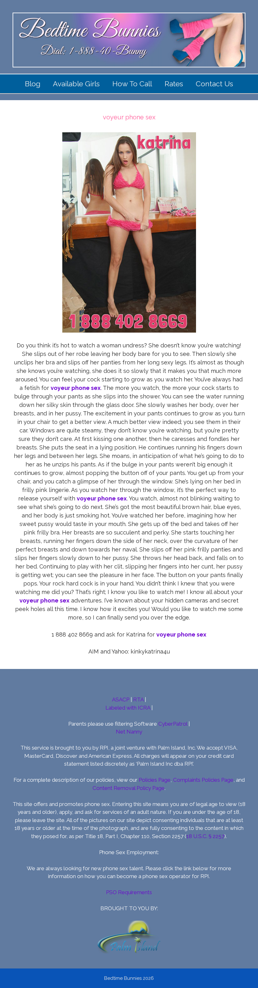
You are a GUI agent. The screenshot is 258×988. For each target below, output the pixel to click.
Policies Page (155, 780)
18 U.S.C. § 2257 (205, 836)
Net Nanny (129, 731)
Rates (174, 83)
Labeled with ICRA (127, 708)
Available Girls (76, 83)
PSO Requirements (129, 892)
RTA (138, 699)
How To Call (132, 83)
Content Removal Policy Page (129, 788)
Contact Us (214, 83)
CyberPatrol (172, 724)
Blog (32, 83)
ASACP (120, 699)
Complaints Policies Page (203, 780)
